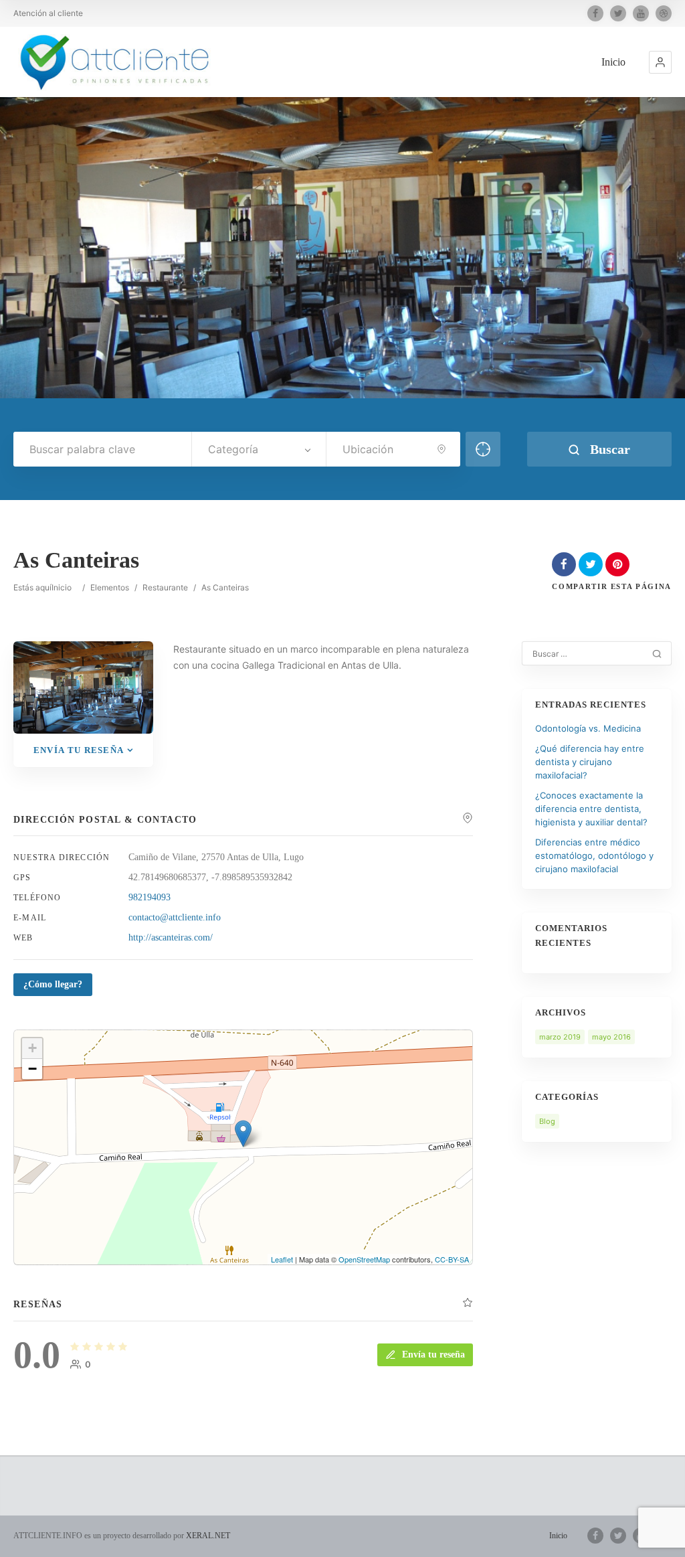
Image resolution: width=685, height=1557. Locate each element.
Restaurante (165, 587)
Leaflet (282, 1259)
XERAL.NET (208, 1535)
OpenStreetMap (364, 1259)
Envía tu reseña (78, 750)
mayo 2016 (611, 1037)
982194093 (149, 897)
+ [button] (32, 1048)
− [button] (32, 1068)
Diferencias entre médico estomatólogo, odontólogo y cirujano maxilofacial (594, 855)
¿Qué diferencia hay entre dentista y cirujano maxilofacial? (589, 762)
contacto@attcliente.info (174, 917)
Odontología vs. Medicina (588, 728)
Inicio (613, 62)
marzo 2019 (560, 1037)
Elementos (109, 587)
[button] (660, 62)
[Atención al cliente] (116, 61)
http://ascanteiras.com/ (170, 937)
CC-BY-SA (452, 1259)
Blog (547, 1121)
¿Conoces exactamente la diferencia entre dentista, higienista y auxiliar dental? (591, 808)
